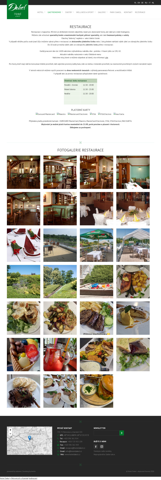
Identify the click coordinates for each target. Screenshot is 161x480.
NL (153, 3)
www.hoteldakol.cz (72, 454)
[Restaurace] (23, 172)
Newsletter (99, 428)
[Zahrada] (23, 281)
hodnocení (33, 478)
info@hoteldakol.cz (74, 451)
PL (135, 3)
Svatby (68, 12)
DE (142, 3)
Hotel (40, 12)
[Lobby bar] (96, 208)
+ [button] (10, 429)
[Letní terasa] (60, 245)
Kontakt (128, 12)
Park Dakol (115, 12)
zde (106, 57)
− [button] (10, 433)
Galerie (102, 12)
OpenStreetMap (39, 454)
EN (139, 3)
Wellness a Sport (85, 12)
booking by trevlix (29, 471)
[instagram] (102, 446)
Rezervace (140, 12)
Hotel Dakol (5, 478)
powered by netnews (14, 471)
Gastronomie (54, 12)
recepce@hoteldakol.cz (75, 448)
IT (150, 3)
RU (146, 3)
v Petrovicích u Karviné (19, 478)
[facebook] (96, 446)
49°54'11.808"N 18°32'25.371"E (76, 435)
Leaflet (30, 454)
